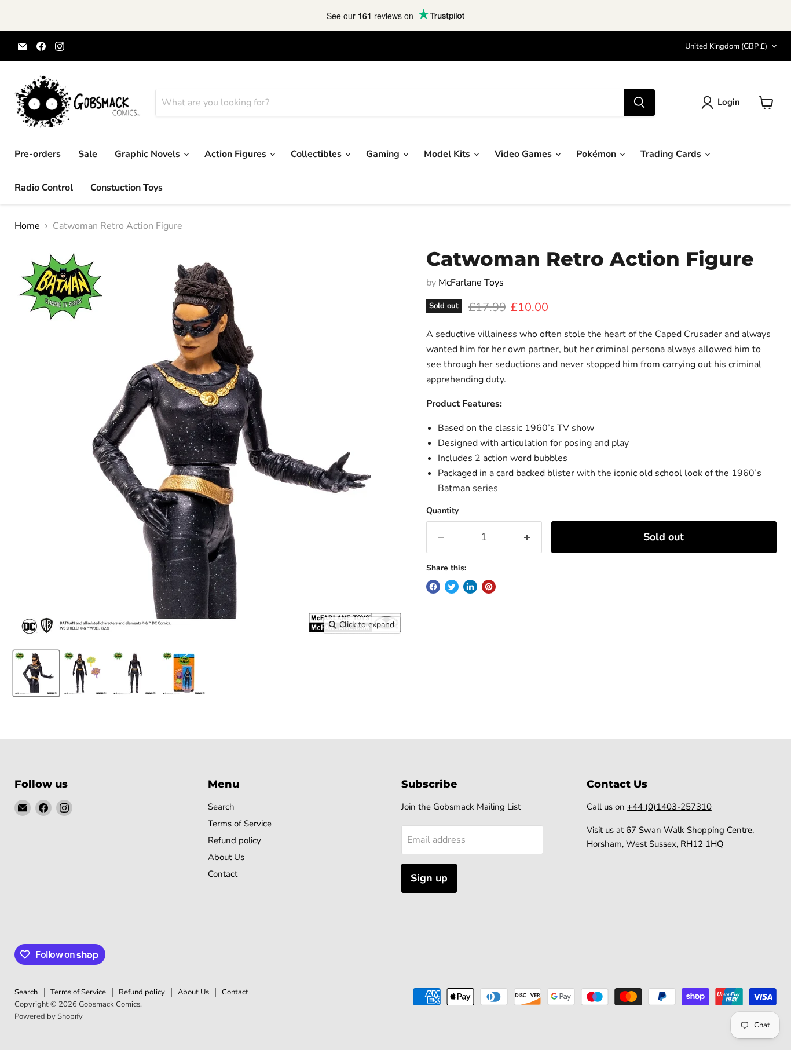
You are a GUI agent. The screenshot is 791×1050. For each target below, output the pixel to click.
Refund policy (234, 840)
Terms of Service (240, 823)
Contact (222, 874)
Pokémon (597, 154)
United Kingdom (726, 46)
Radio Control (43, 187)
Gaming (384, 154)
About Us (226, 857)
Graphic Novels (148, 154)
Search (221, 807)
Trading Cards (672, 154)
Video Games (524, 154)
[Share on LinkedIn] (470, 587)
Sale (87, 154)
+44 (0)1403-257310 (669, 807)
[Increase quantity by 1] (527, 537)
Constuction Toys (126, 187)
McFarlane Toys (471, 282)
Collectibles (317, 154)
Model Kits (448, 154)
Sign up (429, 878)
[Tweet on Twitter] (452, 587)
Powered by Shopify (48, 1016)
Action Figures (236, 154)
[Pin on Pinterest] (489, 587)
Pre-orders (37, 154)
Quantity (442, 510)
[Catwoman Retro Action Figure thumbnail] (36, 673)
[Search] (639, 102)
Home (27, 226)
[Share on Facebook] (433, 587)
